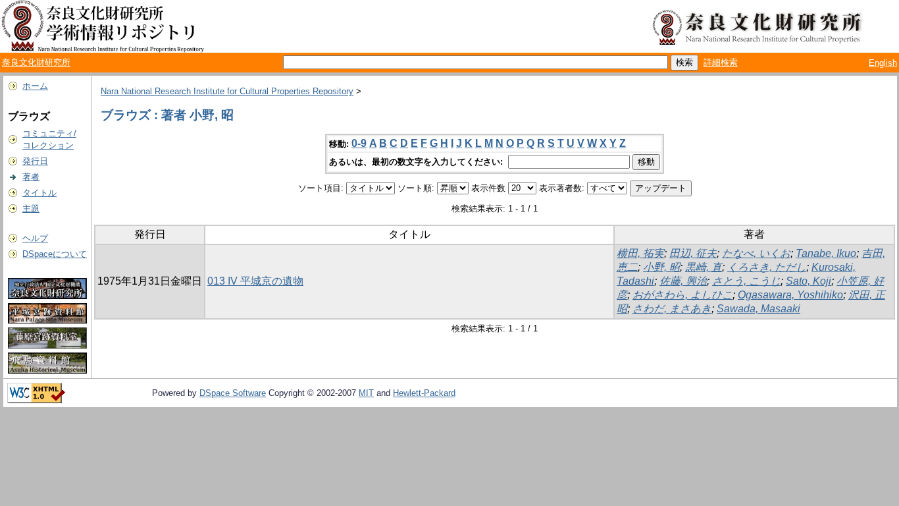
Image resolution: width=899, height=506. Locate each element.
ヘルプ (35, 238)
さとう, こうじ (746, 281)
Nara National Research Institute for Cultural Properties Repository (227, 91)
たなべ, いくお (756, 253)
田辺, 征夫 (693, 253)
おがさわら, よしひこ (682, 294)
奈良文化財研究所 (36, 62)
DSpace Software (232, 393)
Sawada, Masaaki (758, 308)
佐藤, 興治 (683, 281)
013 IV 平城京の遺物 (255, 281)
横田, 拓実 (640, 253)
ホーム (35, 86)
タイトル (39, 193)
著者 (30, 177)
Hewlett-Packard (424, 393)
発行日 (35, 161)
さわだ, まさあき (671, 308)
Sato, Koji (808, 281)
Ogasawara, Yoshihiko (790, 294)
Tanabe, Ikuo (826, 253)
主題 (30, 208)
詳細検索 (721, 62)
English (883, 63)
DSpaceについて (54, 254)
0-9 (359, 143)
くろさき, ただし (766, 267)
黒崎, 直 (703, 267)
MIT (366, 393)
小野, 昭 (661, 267)
